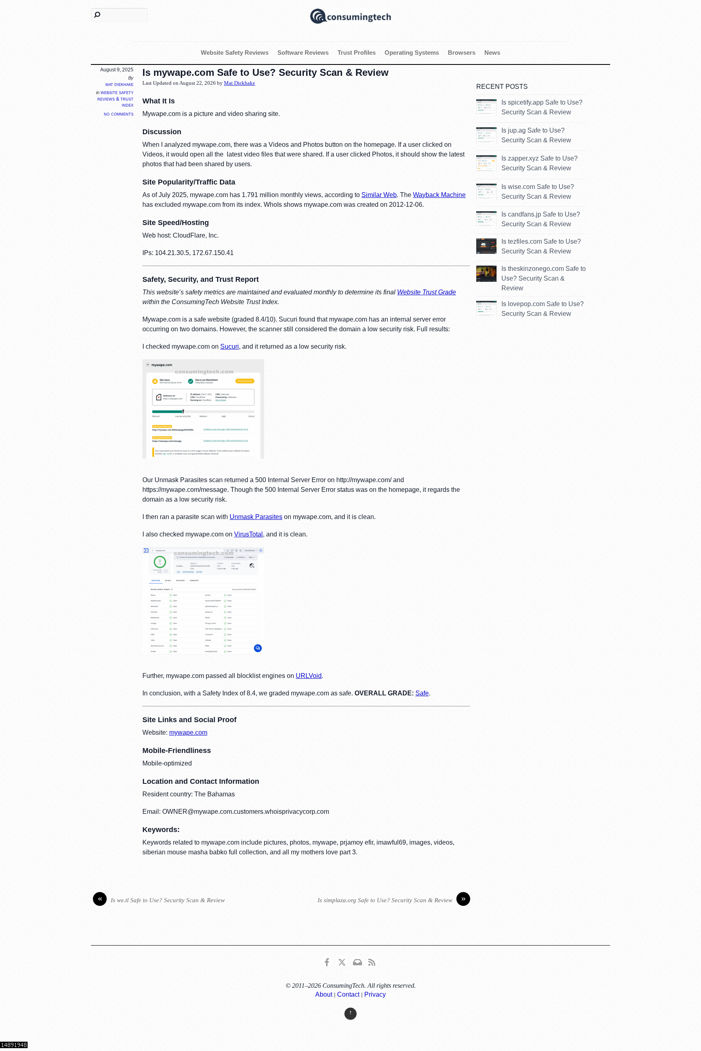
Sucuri (229, 346)
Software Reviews (303, 52)
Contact (348, 994)
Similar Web (379, 194)
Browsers (461, 52)
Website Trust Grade (426, 292)
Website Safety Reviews (235, 52)
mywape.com (188, 732)
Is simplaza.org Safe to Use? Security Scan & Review (392, 899)
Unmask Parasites (256, 516)
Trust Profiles (357, 52)
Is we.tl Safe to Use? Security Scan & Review (161, 899)
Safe (422, 693)
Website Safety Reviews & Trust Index (115, 99)
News (492, 52)
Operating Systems (412, 52)
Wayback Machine (439, 194)
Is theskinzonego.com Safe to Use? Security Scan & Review (543, 278)
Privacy (375, 994)
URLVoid (309, 675)
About (323, 994)
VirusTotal (248, 534)
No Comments (118, 114)
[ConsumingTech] (350, 15)
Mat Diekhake (119, 84)
